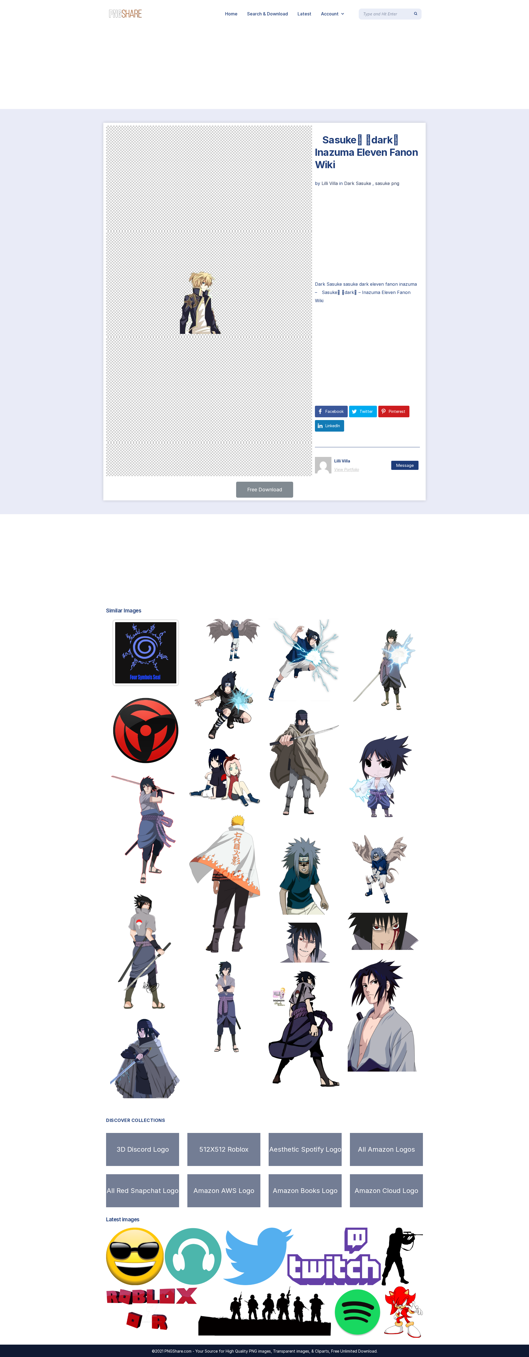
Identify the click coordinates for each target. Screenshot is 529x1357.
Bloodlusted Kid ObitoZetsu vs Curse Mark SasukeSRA (334, 909)
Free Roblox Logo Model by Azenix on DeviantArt (166, 1332)
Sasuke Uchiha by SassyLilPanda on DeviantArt (168, 1005)
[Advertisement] (165, 68)
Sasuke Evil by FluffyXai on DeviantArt (396, 944)
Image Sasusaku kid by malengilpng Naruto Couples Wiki (253, 800)
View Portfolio (346, 469)
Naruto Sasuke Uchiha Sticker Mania (236, 734)
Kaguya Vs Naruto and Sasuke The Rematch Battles (252, 947)
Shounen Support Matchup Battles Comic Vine (164, 879)
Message (405, 465)
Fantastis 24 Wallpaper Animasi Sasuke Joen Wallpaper (414, 819)
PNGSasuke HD (293, 1081)
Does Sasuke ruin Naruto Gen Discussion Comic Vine (414, 1066)
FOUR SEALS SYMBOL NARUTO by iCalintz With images (174, 681)
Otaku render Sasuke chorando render (237, 1058)
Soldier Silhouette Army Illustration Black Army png (264, 1332)
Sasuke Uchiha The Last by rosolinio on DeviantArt (172, 1092)
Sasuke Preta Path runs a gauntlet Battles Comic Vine (334, 957)
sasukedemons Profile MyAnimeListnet (317, 810)
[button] (264, 490)
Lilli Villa (330, 183)
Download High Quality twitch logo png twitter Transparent (296, 1279)
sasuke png (387, 183)
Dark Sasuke (357, 183)
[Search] (415, 14)
